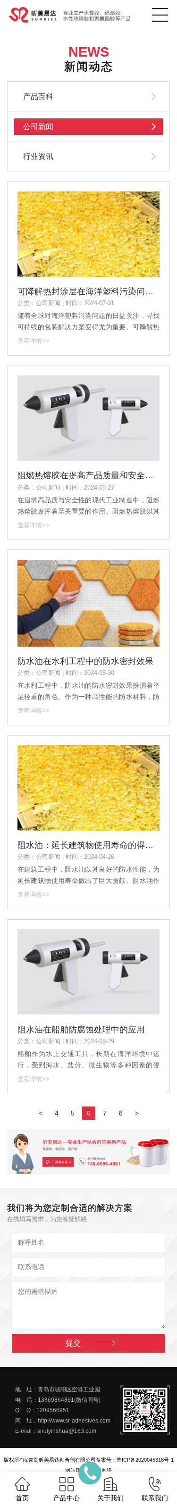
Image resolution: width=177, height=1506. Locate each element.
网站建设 (75, 1470)
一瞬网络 (101, 1470)
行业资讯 (38, 156)
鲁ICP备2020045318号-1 (145, 1460)
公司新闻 (38, 127)
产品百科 (38, 96)
